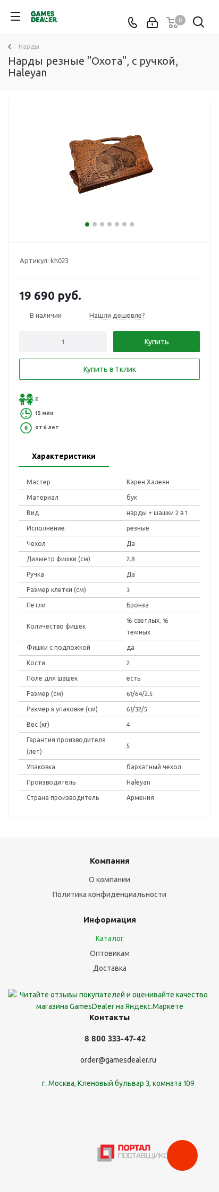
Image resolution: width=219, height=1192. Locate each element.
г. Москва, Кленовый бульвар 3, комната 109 (118, 1083)
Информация (109, 919)
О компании (109, 879)
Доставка (110, 968)
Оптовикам (110, 953)
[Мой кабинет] (152, 23)
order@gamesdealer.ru (118, 1060)
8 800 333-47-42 (115, 1038)
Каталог (110, 938)
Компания (110, 860)
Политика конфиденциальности (109, 894)
